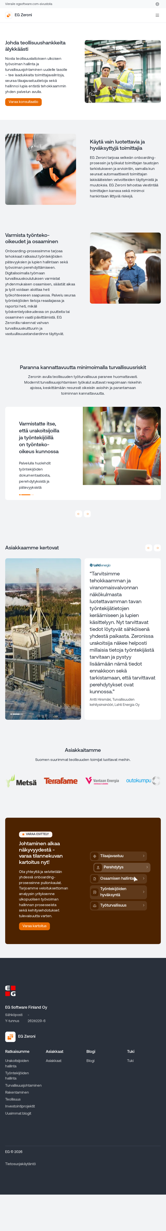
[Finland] (157, 4)
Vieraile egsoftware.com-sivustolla (28, 4)
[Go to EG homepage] (10, 991)
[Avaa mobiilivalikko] (157, 15)
